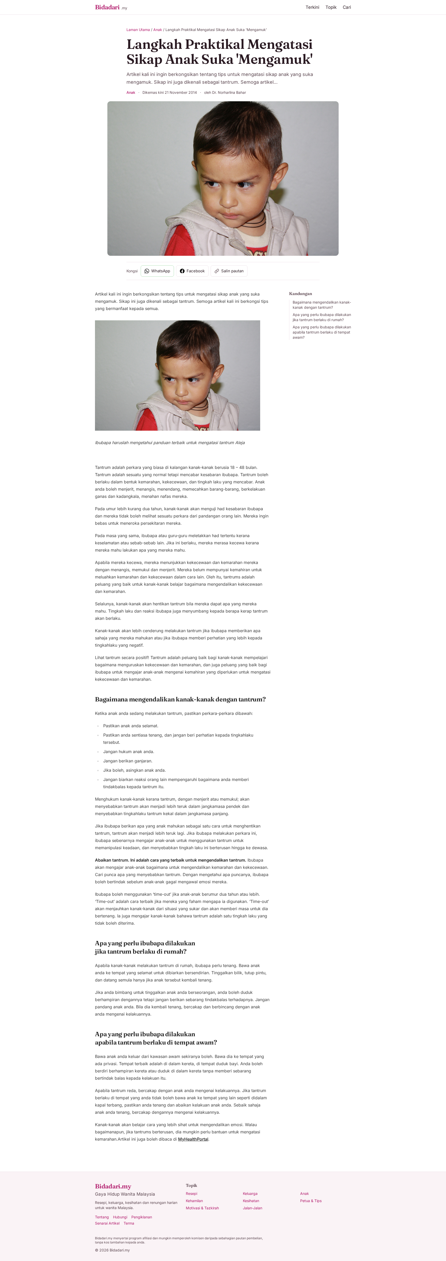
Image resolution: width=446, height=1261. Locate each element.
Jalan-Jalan (252, 1208)
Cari (347, 7)
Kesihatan (251, 1200)
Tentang (102, 1217)
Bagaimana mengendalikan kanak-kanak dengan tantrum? (322, 305)
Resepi (191, 1193)
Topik (331, 7)
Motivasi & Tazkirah (202, 1208)
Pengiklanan (141, 1217)
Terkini (312, 7)
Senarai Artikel (107, 1223)
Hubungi (120, 1217)
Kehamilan (194, 1200)
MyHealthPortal (193, 1139)
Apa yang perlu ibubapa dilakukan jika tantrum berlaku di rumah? (322, 317)
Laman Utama (138, 29)
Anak (157, 29)
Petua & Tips (311, 1200)
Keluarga (250, 1193)
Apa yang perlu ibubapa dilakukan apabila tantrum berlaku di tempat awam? (322, 332)
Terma (129, 1223)
